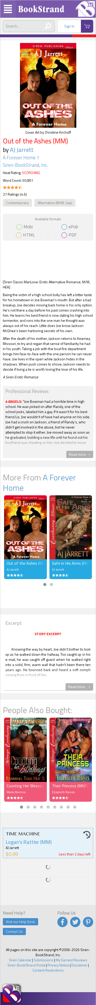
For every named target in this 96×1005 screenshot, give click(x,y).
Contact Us (14, 931)
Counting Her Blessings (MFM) (25, 785)
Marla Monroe (16, 792)
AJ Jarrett (22, 149)
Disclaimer (79, 965)
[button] (44, 584)
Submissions (44, 960)
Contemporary (17, 202)
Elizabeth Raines (63, 792)
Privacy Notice (58, 965)
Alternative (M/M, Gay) (55, 202)
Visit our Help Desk (20, 921)
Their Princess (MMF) (70, 785)
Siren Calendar (20, 960)
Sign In (69, 26)
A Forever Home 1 (21, 157)
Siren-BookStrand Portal (26, 965)
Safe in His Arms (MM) (71, 563)
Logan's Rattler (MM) (29, 842)
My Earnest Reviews (71, 960)
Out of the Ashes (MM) (25, 563)
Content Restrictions (48, 970)
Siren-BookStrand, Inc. (25, 165)
